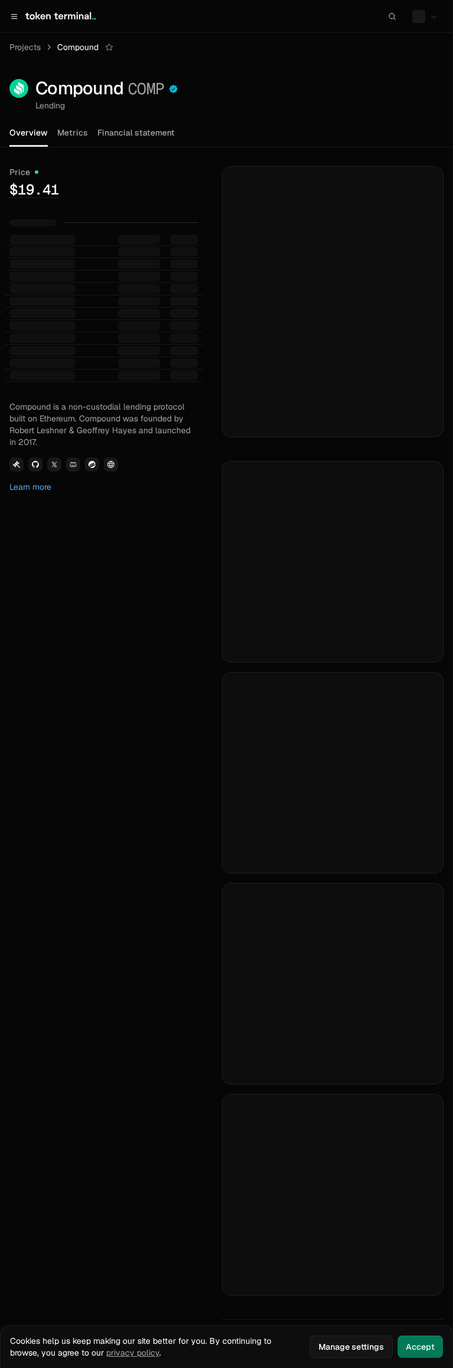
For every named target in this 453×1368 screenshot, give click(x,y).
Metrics (72, 132)
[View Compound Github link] (35, 464)
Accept (420, 1346)
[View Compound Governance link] (16, 464)
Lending (50, 105)
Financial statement (136, 132)
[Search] (392, 16)
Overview (28, 132)
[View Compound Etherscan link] (92, 464)
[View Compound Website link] (111, 464)
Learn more (30, 487)
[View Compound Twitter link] (54, 464)
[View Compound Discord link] (73, 464)
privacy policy (132, 1352)
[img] (34, 189)
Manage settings (351, 1346)
